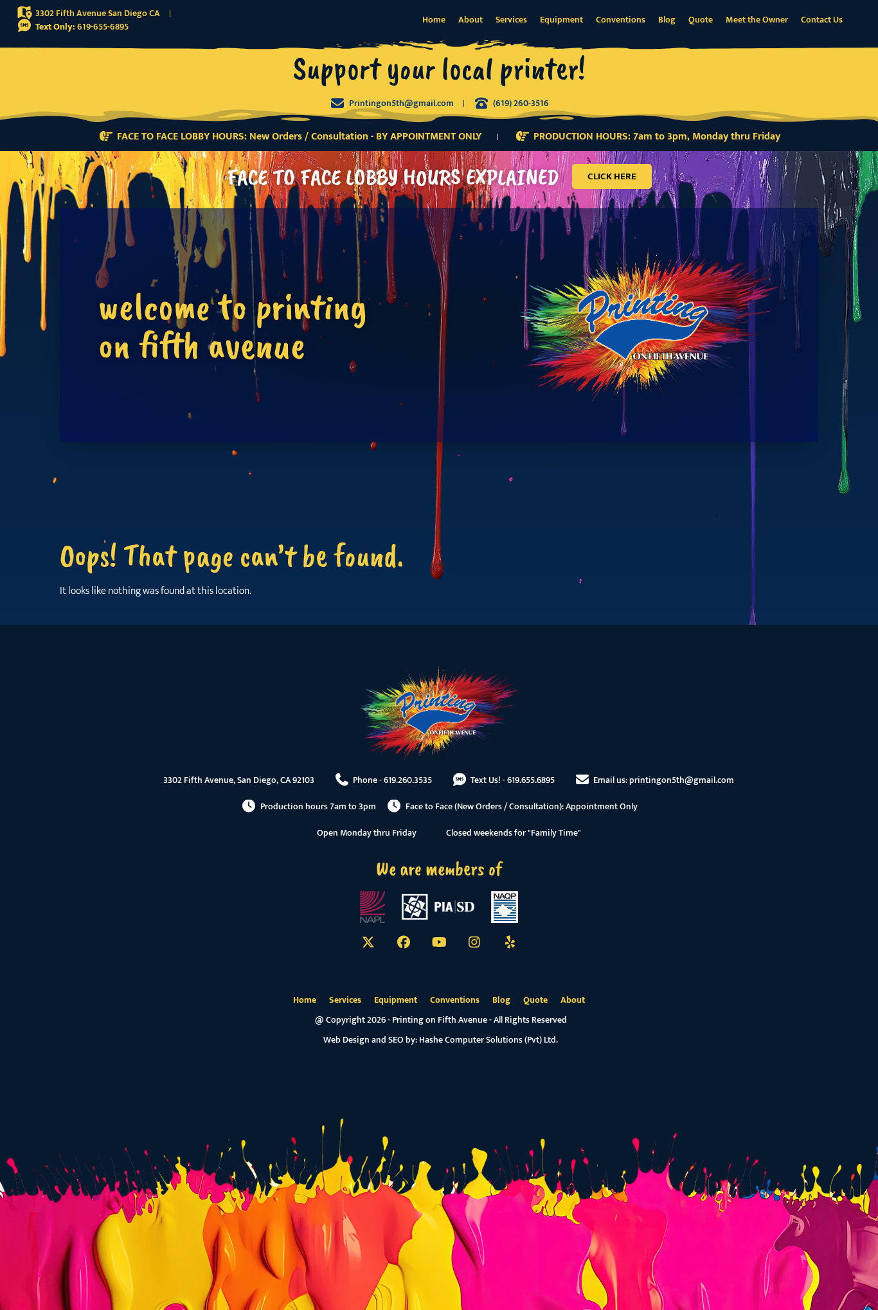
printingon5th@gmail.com (681, 780)
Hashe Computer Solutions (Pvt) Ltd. (488, 1039)
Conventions (620, 19)
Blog (667, 19)
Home (433, 19)
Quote (700, 19)
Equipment (561, 19)
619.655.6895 (531, 780)
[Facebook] (403, 942)
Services (511, 19)
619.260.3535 (408, 780)
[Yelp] (509, 942)
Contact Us (822, 19)
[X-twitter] (368, 942)
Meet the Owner (757, 19)
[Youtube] (439, 942)
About (470, 19)
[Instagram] (474, 942)
